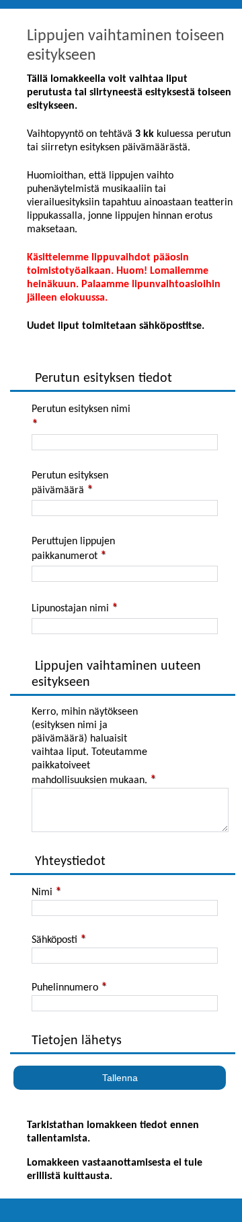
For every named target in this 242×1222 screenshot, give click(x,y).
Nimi (42, 892)
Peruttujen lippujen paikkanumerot (73, 549)
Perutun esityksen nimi (81, 409)
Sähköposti (54, 940)
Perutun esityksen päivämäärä (70, 483)
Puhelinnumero (65, 987)
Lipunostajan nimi (70, 608)
